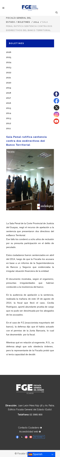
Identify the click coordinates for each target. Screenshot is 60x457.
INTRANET (39, 437)
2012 (8, 123)
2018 (8, 93)
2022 (8, 72)
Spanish (37, 454)
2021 (8, 77)
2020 (8, 82)
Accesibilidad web (29, 431)
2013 (8, 118)
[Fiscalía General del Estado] (30, 8)
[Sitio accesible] (56, 96)
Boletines (24, 22)
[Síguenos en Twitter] (56, 109)
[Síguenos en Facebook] (56, 103)
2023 (8, 67)
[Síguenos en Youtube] (56, 123)
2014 (36, 22)
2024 (8, 62)
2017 (8, 98)
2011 (8, 128)
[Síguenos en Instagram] (56, 116)
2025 (8, 57)
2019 (8, 88)
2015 (8, 108)
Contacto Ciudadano (29, 427)
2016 (8, 103)
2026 (8, 52)
